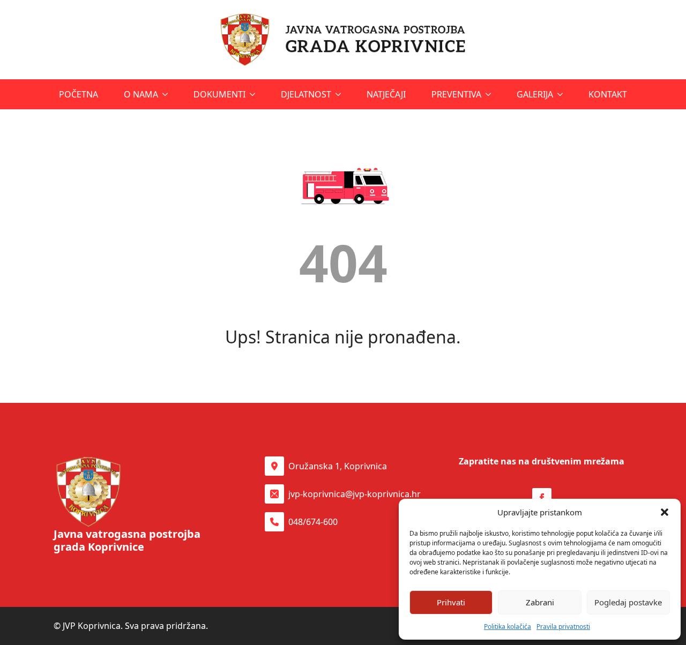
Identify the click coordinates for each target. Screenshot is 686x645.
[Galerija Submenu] (561, 94)
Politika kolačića (507, 626)
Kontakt (607, 94)
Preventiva (456, 94)
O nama (141, 94)
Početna (78, 94)
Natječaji (386, 94)
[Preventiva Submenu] (489, 94)
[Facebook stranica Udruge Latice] (541, 497)
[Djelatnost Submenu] (339, 94)
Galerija (535, 94)
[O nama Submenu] (166, 94)
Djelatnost (306, 94)
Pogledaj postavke (628, 602)
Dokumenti (219, 94)
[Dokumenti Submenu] (253, 94)
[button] (664, 512)
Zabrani (540, 602)
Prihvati (451, 602)
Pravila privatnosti (563, 626)
